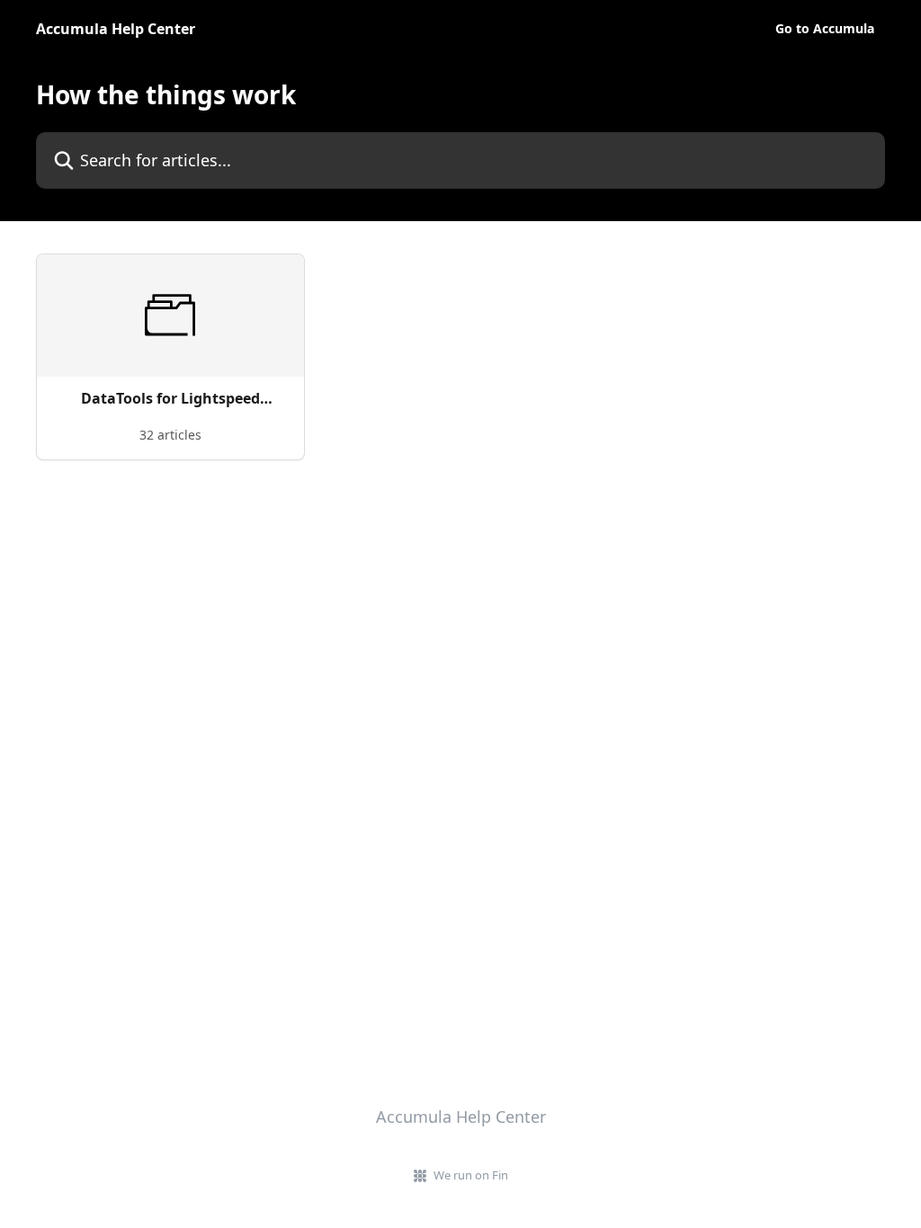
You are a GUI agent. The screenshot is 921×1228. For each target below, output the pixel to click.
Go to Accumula (824, 28)
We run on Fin (471, 1175)
